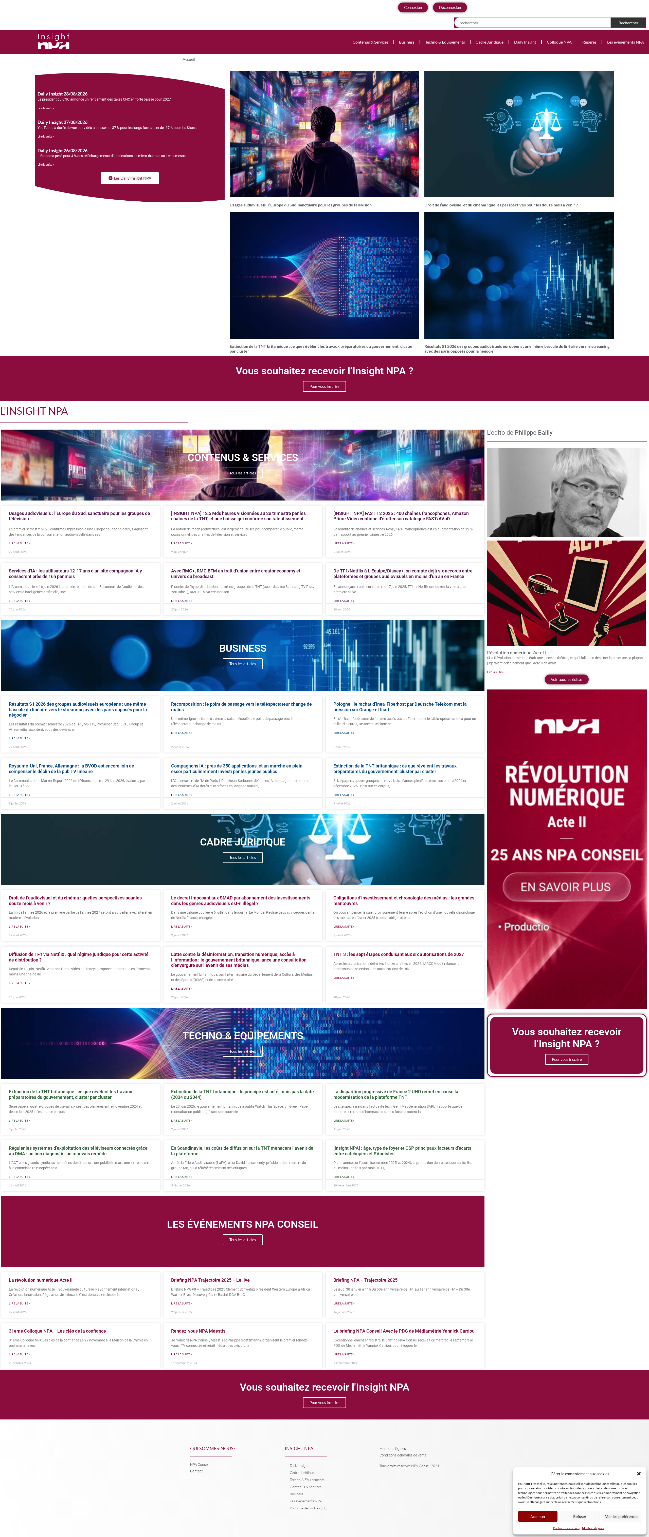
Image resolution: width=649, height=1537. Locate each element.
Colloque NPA (559, 42)
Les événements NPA (625, 42)
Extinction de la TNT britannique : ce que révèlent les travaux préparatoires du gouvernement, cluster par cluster (395, 768)
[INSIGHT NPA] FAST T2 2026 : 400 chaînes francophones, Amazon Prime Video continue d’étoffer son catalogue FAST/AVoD (401, 516)
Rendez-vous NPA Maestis (198, 1331)
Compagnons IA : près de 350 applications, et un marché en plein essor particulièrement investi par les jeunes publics (236, 768)
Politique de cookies (566, 1528)
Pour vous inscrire (324, 386)
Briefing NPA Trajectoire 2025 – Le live (210, 1280)
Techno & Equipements (445, 42)
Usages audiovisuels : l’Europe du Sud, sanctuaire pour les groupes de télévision (301, 204)
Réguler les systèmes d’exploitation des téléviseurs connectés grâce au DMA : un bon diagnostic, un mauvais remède (78, 1150)
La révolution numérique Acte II (41, 1280)
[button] (638, 1473)
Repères (589, 42)
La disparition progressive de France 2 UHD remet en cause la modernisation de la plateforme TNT (395, 1094)
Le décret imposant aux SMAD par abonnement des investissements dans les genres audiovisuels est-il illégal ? (240, 900)
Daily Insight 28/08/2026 (62, 94)
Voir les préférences (621, 1516)
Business (406, 42)
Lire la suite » (46, 108)
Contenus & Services (370, 42)
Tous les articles (242, 473)
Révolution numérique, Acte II (516, 652)
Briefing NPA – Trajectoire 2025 (365, 1280)
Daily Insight (525, 42)
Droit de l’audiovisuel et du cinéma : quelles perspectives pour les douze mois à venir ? (501, 204)
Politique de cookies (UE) (308, 1508)
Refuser (579, 1516)
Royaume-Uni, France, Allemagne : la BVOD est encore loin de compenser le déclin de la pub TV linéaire (71, 768)
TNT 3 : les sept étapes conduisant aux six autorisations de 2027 (398, 954)
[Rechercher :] (532, 22)
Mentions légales (593, 1528)
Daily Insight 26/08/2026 (62, 150)
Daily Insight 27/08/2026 (62, 122)
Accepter (538, 1516)
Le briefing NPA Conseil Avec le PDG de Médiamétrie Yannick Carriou (404, 1331)
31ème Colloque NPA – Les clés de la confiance (57, 1331)
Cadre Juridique (489, 42)
